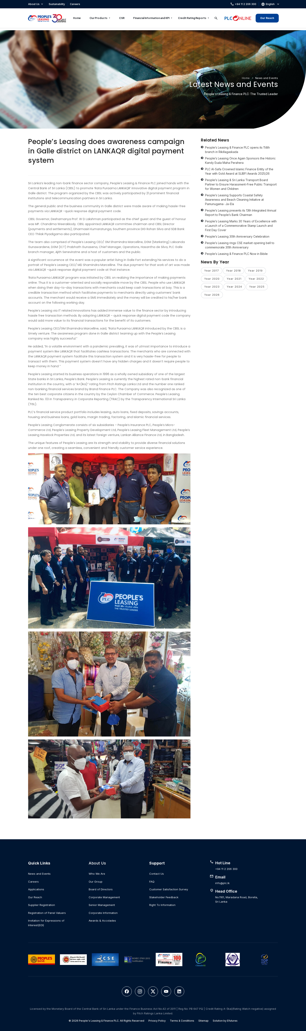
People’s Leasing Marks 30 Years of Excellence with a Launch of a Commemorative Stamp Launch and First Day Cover (241, 225)
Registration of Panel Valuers (47, 912)
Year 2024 (234, 286)
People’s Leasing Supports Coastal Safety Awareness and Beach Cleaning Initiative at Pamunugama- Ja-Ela (234, 199)
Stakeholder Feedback (163, 897)
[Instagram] (140, 991)
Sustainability (57, 4)
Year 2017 (211, 270)
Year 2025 (257, 286)
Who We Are (97, 873)
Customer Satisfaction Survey (168, 889)
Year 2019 (255, 270)
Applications (36, 889)
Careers (75, 4)
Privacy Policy (157, 1020)
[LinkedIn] (179, 991)
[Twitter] (153, 991)
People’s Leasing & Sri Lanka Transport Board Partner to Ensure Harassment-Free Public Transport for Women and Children (241, 184)
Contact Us (156, 873)
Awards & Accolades (102, 920)
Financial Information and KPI (151, 18)
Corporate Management (104, 897)
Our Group (95, 881)
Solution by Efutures (225, 1020)
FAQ (151, 881)
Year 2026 (212, 294)
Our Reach (267, 18)
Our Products (98, 18)
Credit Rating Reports (192, 18)
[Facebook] (127, 991)
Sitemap (203, 1020)
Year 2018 (233, 270)
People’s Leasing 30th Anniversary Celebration (237, 236)
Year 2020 (212, 278)
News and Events (266, 78)
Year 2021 (234, 278)
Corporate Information (103, 912)
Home (77, 18)
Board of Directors (101, 889)
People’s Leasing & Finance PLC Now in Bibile (236, 254)
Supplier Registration (41, 905)
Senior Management (102, 905)
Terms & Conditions (182, 1020)
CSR (121, 18)
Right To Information (162, 905)
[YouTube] (166, 991)
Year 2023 (212, 286)
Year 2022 (256, 278)
